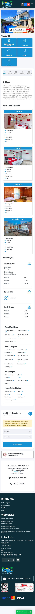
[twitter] (8, 560)
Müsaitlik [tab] (16, 73)
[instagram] (13, 560)
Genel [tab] (4, 73)
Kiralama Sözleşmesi (6, 523)
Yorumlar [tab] (22, 73)
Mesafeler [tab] (29, 73)
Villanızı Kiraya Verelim (7, 518)
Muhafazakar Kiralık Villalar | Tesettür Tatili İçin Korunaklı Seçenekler (16, 532)
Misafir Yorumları (5, 505)
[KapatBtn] (25, 4)
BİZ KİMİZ (3, 508)
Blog (2, 510)
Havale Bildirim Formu (7, 521)
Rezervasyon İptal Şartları (8, 526)
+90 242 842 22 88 (6, 546)
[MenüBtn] (32, 4)
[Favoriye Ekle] (30, 414)
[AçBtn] (22, 4)
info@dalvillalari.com (18, 478)
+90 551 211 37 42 (19, 484)
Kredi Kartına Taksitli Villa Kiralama (10, 528)
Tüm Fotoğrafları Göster (19, 30)
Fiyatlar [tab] (10, 73)
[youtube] (18, 560)
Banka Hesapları (5, 503)
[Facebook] (4, 560)
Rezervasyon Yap (17, 444)
